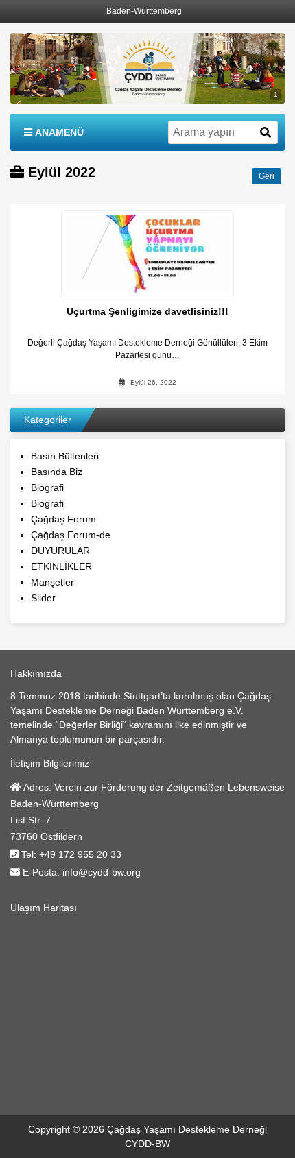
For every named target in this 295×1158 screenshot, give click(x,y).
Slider (43, 597)
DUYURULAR (60, 550)
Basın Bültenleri (65, 455)
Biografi (47, 487)
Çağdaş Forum (63, 519)
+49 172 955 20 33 (80, 854)
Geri (266, 176)
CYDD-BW (147, 1143)
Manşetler (52, 582)
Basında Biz (56, 471)
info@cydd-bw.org (101, 872)
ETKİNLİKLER (61, 566)
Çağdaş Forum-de (70, 534)
